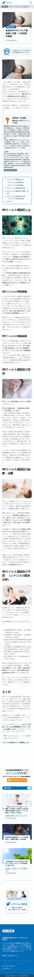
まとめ (9, 201)
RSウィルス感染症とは (15, 179)
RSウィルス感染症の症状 (16, 188)
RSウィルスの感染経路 (15, 185)
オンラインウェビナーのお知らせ (19, 7)
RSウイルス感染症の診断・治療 (18, 192)
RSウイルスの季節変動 (15, 182)
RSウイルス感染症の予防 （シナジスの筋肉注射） (17, 197)
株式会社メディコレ (13, 955)
